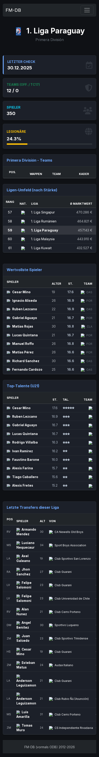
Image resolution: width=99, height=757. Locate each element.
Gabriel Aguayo (24, 318)
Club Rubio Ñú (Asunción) (72, 699)
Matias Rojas (22, 326)
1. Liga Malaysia (43, 239)
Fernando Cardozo (27, 369)
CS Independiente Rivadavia (74, 728)
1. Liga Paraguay (44, 230)
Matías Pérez (23, 352)
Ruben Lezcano (24, 309)
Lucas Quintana (25, 335)
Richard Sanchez (25, 361)
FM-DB (13, 10)
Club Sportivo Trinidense (71, 638)
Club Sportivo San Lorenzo (73, 558)
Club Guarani (63, 572)
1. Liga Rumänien (43, 221)
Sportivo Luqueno (67, 625)
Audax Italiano (64, 665)
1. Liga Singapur (43, 212)
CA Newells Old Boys (69, 532)
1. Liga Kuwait (41, 248)
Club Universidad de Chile (72, 598)
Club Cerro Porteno (68, 612)
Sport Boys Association (70, 545)
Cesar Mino (21, 292)
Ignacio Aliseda (24, 300)
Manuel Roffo (23, 344)
